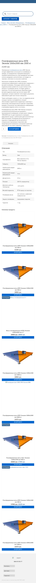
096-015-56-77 (18, 561)
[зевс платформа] (18, 43)
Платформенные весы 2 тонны (14, 136)
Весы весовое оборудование (15, 23)
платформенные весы (16, 70)
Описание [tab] (10, 143)
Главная (3, 23)
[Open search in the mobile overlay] (18, 14)
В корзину (14, 129)
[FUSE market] (18, 7)
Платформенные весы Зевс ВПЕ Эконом (12, 137)
